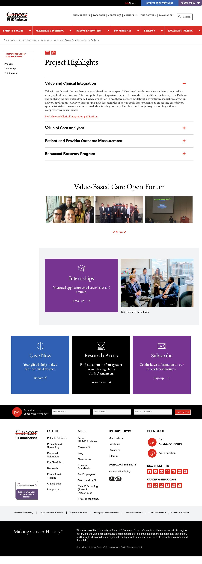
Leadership (10, 68)
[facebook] (149, 471)
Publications (10, 73)
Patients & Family (13, 30)
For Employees (86, 474)
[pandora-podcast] (167, 485)
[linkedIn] (173, 471)
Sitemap (114, 455)
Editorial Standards (84, 467)
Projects (8, 64)
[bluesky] (179, 471)
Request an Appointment (159, 3)
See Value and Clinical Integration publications (71, 116)
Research (149, 30)
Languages (165, 15)
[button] (47, 52)
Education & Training (180, 30)
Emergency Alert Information (106, 513)
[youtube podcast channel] (161, 485)
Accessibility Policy (119, 471)
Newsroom (84, 459)
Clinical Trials (81, 15)
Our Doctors (148, 15)
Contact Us (131, 15)
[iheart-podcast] (173, 485)
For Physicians (122, 30)
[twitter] (155, 471)
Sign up (159, 378)
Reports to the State (78, 513)
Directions (114, 449)
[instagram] (167, 471)
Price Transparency (88, 498)
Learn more (98, 382)
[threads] (185, 471)
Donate (39, 378)
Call (170, 442)
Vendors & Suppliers (180, 513)
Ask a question (167, 452)
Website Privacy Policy (23, 513)
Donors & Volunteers (89, 30)
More (119, 232)
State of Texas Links (134, 513)
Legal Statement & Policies (51, 513)
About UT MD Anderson (88, 439)
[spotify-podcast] (155, 485)
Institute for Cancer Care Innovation (15, 55)
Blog (80, 453)
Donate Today (188, 3)
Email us (79, 301)
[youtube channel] (161, 471)
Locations (114, 443)
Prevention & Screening (50, 30)
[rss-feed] (179, 485)
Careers (113, 15)
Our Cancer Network (157, 513)
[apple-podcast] (149, 485)
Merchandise (85, 480)
